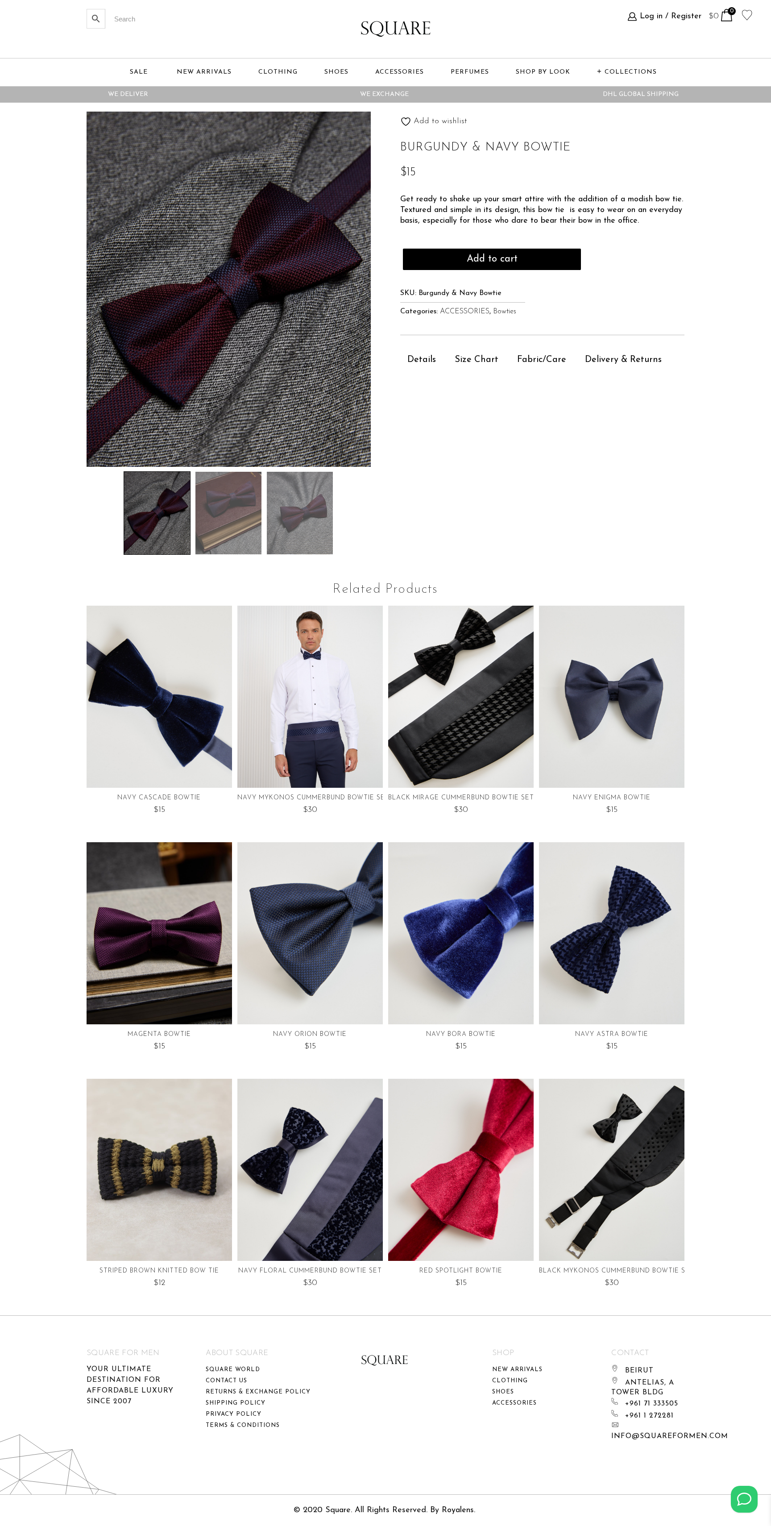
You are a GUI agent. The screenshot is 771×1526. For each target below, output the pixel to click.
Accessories (514, 1403)
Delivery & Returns (623, 359)
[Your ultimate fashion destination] (396, 29)
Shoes (503, 1392)
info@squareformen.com (669, 1436)
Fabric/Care (541, 359)
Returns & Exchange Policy (258, 1392)
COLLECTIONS (631, 72)
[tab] (421, 360)
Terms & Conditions (243, 1425)
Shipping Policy (235, 1403)
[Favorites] (747, 14)
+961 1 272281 (649, 1415)
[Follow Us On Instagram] (744, 1499)
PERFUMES (470, 72)
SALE (139, 72)
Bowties (504, 311)
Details (421, 359)
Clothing (510, 1381)
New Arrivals (517, 1369)
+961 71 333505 (651, 1403)
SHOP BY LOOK (543, 72)
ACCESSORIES (464, 311)
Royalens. (458, 1510)
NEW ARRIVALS (204, 72)
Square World (233, 1369)
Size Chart (476, 359)
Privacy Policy (233, 1414)
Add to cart (492, 259)
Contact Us (226, 1381)
